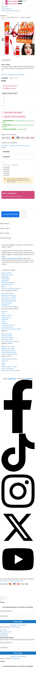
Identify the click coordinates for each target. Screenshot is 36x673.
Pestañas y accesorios (8, 295)
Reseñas (6, 151)
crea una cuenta (11, 182)
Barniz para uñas (6, 284)
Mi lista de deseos (6, 632)
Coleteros (4, 311)
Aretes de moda (6, 334)
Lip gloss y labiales (26, 17)
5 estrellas (6, 167)
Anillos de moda (6, 336)
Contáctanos (4, 636)
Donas (3, 321)
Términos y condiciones (15, 581)
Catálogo (5, 145)
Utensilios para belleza (8, 301)
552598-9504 (12, 379)
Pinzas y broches (6, 327)
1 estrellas (6, 175)
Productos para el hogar (9, 367)
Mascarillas (5, 281)
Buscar (24, 1)
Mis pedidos (4, 634)
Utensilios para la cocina (9, 359)
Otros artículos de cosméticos (10, 288)
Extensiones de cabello (8, 297)
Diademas (4, 323)
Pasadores (4, 319)
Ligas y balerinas (6, 315)
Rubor (3, 286)
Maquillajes (5, 277)
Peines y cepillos (6, 303)
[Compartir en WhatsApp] (5, 100)
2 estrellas (6, 173)
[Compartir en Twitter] (5, 103)
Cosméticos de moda (12, 17)
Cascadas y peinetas (7, 325)
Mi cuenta (3, 630)
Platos (3, 365)
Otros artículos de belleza (9, 307)
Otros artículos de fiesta (9, 354)
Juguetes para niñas (7, 348)
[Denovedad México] (13, 2)
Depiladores (5, 305)
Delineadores (5, 279)
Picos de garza (6, 317)
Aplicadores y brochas (8, 299)
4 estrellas (6, 169)
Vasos (3, 363)
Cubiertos (4, 361)
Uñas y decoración (7, 293)
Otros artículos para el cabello (11, 329)
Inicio (2, 17)
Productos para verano (8, 352)
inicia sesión (25, 180)
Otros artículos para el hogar (10, 370)
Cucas (3, 313)
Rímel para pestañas (8, 282)
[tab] (18, 151)
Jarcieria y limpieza (7, 368)
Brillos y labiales (6, 273)
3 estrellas (6, 171)
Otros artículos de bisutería (10, 341)
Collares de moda (7, 339)
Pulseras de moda (7, 338)
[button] (16, 56)
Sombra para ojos (7, 275)
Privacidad (3, 581)
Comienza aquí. (15, 627)
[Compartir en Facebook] (5, 97)
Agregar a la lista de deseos (9, 93)
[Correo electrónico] (5, 106)
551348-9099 (29, 379)
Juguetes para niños (7, 346)
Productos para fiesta (8, 350)
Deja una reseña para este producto (13, 74)
